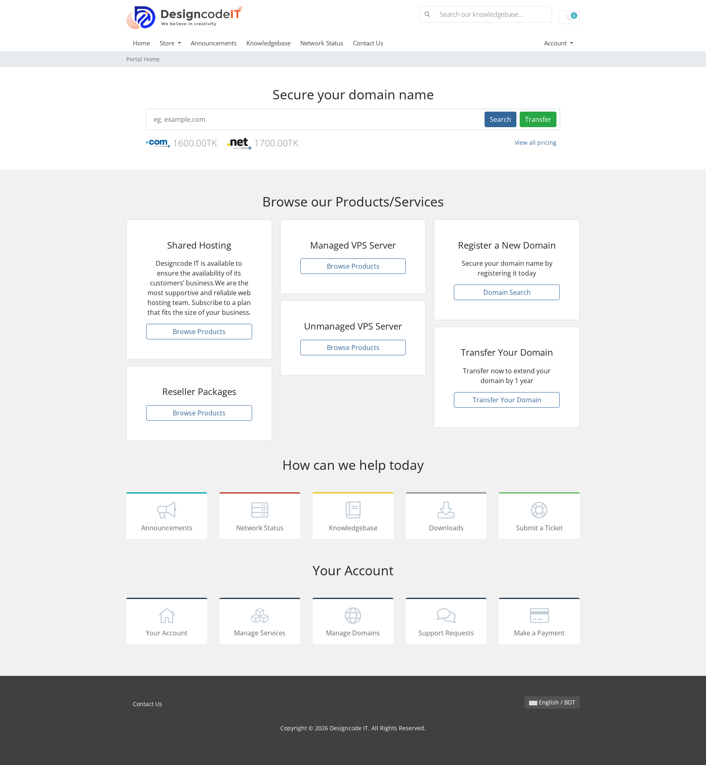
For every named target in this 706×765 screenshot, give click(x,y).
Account (556, 43)
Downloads (446, 527)
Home (141, 43)
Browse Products (199, 331)
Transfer (538, 119)
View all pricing (535, 142)
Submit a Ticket (539, 527)
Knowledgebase (268, 43)
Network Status (321, 43)
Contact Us (368, 43)
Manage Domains (353, 632)
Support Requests (446, 632)
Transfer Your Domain (507, 399)
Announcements (214, 43)
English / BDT (556, 702)
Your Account (167, 632)
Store (168, 43)
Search (500, 119)
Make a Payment (539, 632)
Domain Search (507, 292)
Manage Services (260, 632)
